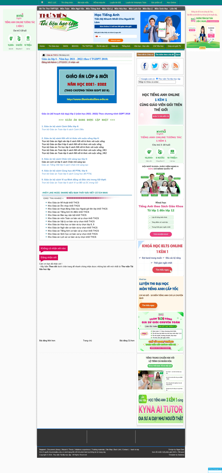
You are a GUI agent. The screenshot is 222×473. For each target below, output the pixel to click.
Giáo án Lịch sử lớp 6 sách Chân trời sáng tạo (63, 162)
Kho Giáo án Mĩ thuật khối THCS (63, 202)
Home (42, 46)
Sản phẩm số (156, 3)
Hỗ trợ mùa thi (99, 3)
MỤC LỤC (52, 3)
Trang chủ (87, 340)
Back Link (117, 449)
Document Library (53, 449)
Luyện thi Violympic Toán (136, 3)
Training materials (98, 449)
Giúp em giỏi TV (174, 46)
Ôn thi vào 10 (102, 46)
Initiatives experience (82, 449)
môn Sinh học (161, 9)
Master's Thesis (68, 449)
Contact (125, 449)
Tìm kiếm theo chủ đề (165, 55)
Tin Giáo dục (54, 46)
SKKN (65, 46)
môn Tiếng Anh (93, 9)
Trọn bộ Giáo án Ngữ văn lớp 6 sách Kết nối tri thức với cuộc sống (73, 141)
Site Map (109, 449)
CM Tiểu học (158, 46)
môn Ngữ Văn (77, 9)
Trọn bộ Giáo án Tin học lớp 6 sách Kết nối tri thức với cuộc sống (73, 147)
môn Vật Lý (107, 9)
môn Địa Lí (148, 9)
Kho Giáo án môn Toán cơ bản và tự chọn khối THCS (73, 218)
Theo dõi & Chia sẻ (145, 55)
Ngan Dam (180, 449)
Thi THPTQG (87, 46)
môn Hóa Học (120, 9)
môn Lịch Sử (135, 9)
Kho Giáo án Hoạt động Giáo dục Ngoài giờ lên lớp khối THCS (77, 208)
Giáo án (114, 46)
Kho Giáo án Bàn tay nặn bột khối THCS (67, 215)
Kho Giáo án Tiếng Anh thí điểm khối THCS (68, 212)
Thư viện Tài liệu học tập (62, 455)
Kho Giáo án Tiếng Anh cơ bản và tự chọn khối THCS (73, 230)
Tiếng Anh (126, 46)
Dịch (178, 55)
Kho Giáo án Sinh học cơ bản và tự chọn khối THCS (73, 234)
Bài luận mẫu (83, 3)
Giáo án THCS (52, 55)
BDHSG (75, 46)
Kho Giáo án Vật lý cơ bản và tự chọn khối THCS (71, 221)
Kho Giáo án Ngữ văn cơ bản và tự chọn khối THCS (72, 227)
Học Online (171, 3)
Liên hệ (173, 9)
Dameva (181, 455)
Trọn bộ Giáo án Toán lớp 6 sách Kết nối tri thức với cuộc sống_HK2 (74, 153)
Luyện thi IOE (115, 3)
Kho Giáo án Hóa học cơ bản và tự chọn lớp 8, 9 (71, 224)
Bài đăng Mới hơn (47, 340)
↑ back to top (134, 449)
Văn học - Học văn (141, 46)
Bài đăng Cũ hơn (127, 340)
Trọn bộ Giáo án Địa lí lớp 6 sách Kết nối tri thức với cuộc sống (71, 144)
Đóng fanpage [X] (215, 469)
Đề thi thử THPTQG (48, 9)
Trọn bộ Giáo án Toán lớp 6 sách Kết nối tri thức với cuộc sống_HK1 (74, 150)
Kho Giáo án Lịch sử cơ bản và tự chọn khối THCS (72, 237)
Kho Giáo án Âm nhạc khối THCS (64, 205)
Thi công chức (67, 3)
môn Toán (64, 9)
